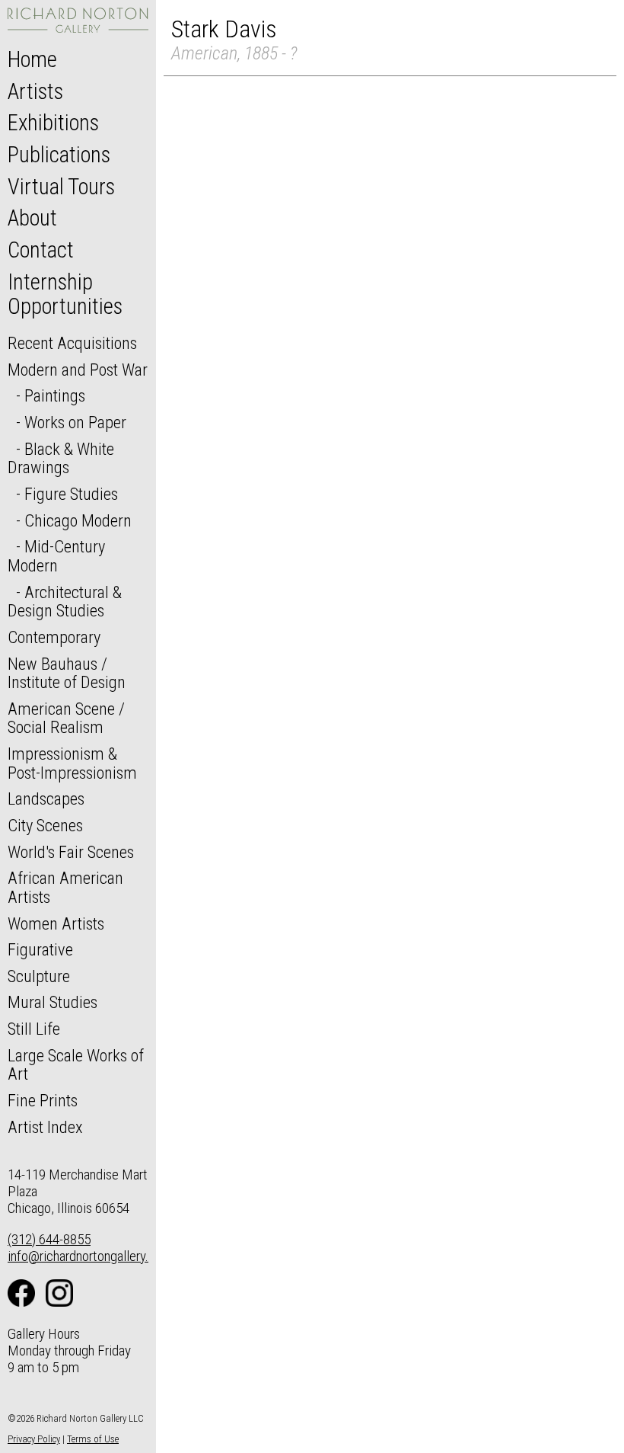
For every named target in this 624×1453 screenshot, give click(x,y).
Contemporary (54, 637)
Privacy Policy (34, 1439)
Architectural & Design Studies (65, 601)
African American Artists (65, 887)
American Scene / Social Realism (66, 718)
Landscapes (46, 798)
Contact (41, 250)
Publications (59, 155)
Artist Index (45, 1127)
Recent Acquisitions (72, 343)
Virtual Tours (61, 187)
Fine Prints (43, 1100)
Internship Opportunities (65, 294)
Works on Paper (75, 422)
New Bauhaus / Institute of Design (67, 673)
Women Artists (56, 923)
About (32, 218)
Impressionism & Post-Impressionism (72, 763)
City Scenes (45, 825)
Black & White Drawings (61, 458)
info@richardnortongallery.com (90, 1256)
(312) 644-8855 (49, 1239)
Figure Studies (71, 494)
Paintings (54, 395)
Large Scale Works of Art (76, 1064)
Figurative (40, 949)
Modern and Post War (78, 369)
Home (32, 59)
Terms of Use (93, 1439)
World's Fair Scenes (71, 852)
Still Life (34, 1029)
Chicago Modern (78, 520)
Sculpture (39, 976)
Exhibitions (53, 123)
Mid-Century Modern (56, 555)
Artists (35, 91)
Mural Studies (52, 1002)
